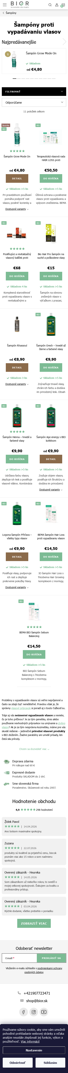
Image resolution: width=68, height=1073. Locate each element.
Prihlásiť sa (51, 958)
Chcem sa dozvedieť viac (32, 749)
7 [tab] (40, 78)
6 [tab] (36, 78)
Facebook (23, 1012)
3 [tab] (23, 78)
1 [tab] (14, 78)
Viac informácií (30, 1041)
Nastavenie (34, 1050)
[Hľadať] (50, 4)
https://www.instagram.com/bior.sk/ (33, 1012)
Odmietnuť (18, 1062)
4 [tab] (27, 78)
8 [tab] (45, 78)
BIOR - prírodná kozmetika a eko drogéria (44, 1012)
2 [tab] (19, 78)
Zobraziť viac (34, 923)
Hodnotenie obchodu (34, 801)
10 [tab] (53, 78)
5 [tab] (32, 78)
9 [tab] (49, 78)
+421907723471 (37, 993)
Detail (17, 178)
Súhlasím (50, 1062)
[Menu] (4, 4)
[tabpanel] (34, 61)
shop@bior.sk (37, 1000)
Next (64, 41)
